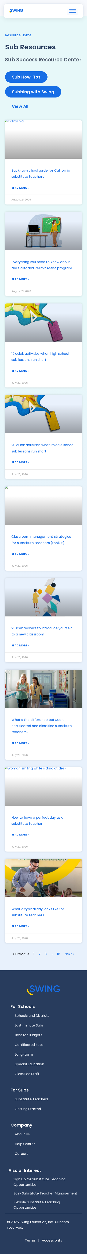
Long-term (24, 1054)
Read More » (20, 188)
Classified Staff (27, 1073)
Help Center (25, 1144)
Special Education (29, 1064)
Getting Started (28, 1108)
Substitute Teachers (31, 1099)
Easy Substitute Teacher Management (45, 1193)
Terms (30, 1240)
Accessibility (52, 1240)
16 (58, 954)
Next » (69, 954)
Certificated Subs (29, 1044)
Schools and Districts (32, 1015)
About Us (22, 1134)
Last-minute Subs (29, 1025)
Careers (21, 1153)
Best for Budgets (28, 1035)
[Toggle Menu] (72, 11)
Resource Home (18, 35)
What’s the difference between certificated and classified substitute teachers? (41, 726)
